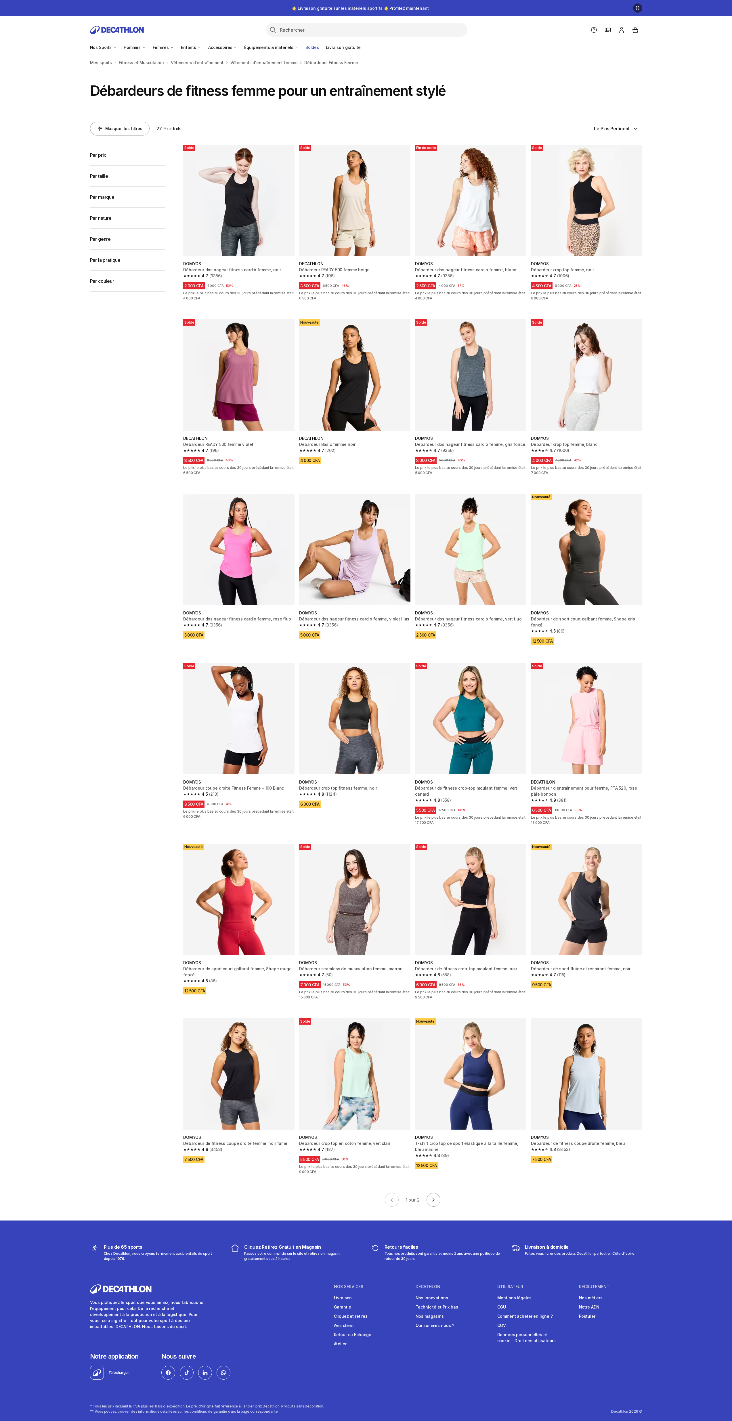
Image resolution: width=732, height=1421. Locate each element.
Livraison (343, 1297)
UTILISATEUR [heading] (510, 1286)
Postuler (587, 1316)
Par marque (102, 197)
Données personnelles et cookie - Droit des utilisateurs (526, 1337)
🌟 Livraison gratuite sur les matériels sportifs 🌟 (360, 8)
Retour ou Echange (353, 1334)
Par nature (101, 218)
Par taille (99, 176)
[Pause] (637, 8)
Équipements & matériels (269, 47)
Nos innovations (432, 1297)
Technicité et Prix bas (437, 1307)
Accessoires (220, 47)
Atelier (340, 1343)
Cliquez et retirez (351, 1316)
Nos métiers (591, 1297)
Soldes (312, 47)
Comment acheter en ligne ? (525, 1316)
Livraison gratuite (343, 47)
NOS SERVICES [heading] (348, 1286)
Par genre (100, 239)
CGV (501, 1325)
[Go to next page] (433, 1200)
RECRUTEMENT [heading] (594, 1286)
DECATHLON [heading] (428, 1286)
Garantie (342, 1307)
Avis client (344, 1325)
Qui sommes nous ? (435, 1325)
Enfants (189, 47)
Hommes (133, 47)
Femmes (161, 47)
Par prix (98, 155)
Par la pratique (105, 260)
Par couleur (102, 281)
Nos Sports (101, 47)
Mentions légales (514, 1297)
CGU (501, 1307)
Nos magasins (430, 1316)
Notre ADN (589, 1307)
